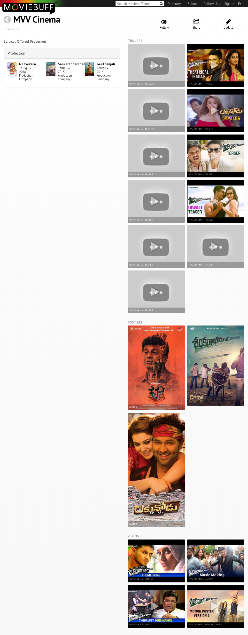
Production (16, 53)
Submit (193, 3)
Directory (175, 3)
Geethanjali (106, 64)
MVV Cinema (36, 19)
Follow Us (211, 3)
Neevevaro (27, 64)
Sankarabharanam (72, 64)
